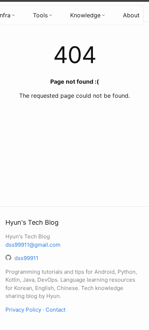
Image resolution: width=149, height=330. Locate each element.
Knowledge (85, 15)
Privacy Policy (23, 309)
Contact (55, 309)
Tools (40, 15)
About (131, 15)
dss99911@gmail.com (32, 244)
